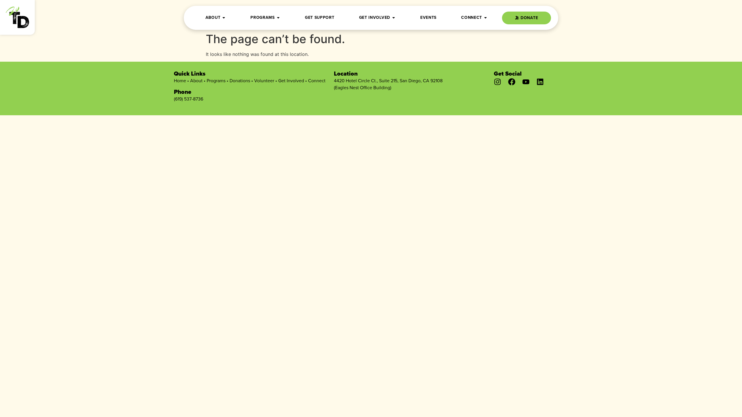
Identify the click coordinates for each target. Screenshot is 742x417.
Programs (216, 80)
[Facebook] (511, 81)
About (196, 80)
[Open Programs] (278, 17)
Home (180, 80)
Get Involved (291, 80)
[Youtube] (526, 81)
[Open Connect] (485, 17)
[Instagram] (497, 81)
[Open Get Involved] (394, 17)
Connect (316, 80)
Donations (240, 80)
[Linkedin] (540, 81)
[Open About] (224, 17)
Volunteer (264, 80)
